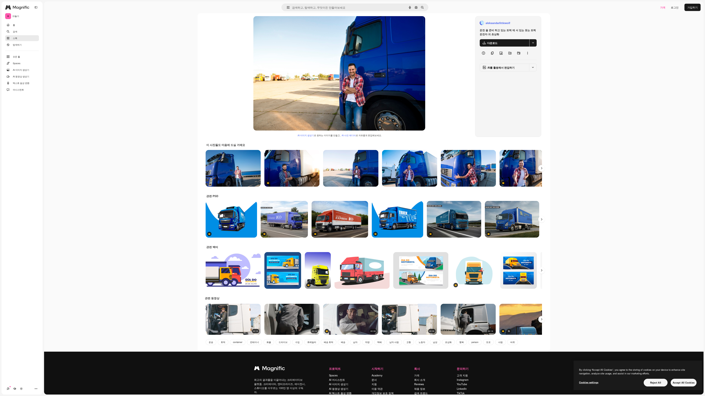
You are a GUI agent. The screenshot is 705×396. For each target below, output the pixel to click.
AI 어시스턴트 (337, 380)
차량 (367, 342)
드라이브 (283, 342)
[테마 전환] (21, 389)
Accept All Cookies (684, 382)
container (237, 342)
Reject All (655, 382)
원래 (274, 23)
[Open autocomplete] (287, 7)
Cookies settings (588, 382)
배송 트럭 (328, 342)
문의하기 (463, 368)
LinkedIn (462, 388)
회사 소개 (419, 380)
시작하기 (377, 368)
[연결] (8, 389)
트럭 (223, 342)
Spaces (333, 375)
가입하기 (692, 7)
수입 (297, 342)
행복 (461, 342)
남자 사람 (394, 342)
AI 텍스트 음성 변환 (340, 393)
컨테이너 (254, 342)
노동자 (422, 342)
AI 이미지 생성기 (306, 135)
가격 (662, 7)
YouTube (462, 384)
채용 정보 (419, 388)
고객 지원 (462, 375)
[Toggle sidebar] (36, 7)
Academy (377, 375)
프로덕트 (335, 368)
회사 (417, 368)
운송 (211, 342)
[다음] (541, 168)
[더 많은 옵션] (527, 53)
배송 (343, 342)
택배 (379, 342)
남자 (355, 342)
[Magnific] (269, 369)
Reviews (419, 384)
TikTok (460, 393)
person (474, 342)
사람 (500, 342)
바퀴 (512, 342)
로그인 (675, 7)
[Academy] (15, 389)
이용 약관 (377, 388)
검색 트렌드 (421, 393)
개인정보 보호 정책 (383, 393)
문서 (374, 380)
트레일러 (311, 342)
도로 (488, 342)
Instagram (463, 380)
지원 (374, 384)
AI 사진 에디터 (349, 135)
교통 (408, 342)
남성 (435, 342)
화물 (269, 342)
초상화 (448, 342)
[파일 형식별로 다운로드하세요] (533, 43)
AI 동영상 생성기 (338, 388)
